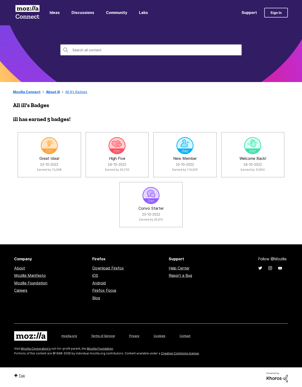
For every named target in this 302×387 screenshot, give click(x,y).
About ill (53, 92)
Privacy (134, 336)
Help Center (179, 268)
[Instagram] (270, 268)
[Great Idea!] (49, 145)
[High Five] (117, 145)
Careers (20, 290)
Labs (143, 12)
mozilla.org (69, 336)
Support (249, 12)
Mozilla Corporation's (36, 348)
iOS (95, 275)
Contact (185, 336)
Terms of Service (103, 336)
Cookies (159, 336)
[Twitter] (260, 268)
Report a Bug (180, 275)
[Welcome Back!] (252, 145)
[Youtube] (280, 268)
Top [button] (22, 376)
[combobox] (151, 50)
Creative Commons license (180, 353)
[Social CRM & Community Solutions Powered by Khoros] (277, 377)
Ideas (55, 12)
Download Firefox (108, 268)
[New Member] (184, 145)
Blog (96, 298)
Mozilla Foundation (30, 283)
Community (116, 12)
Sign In (276, 13)
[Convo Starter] (151, 195)
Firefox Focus (104, 290)
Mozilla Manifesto (30, 275)
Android (99, 283)
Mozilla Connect (27, 12)
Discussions (82, 12)
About (19, 268)
